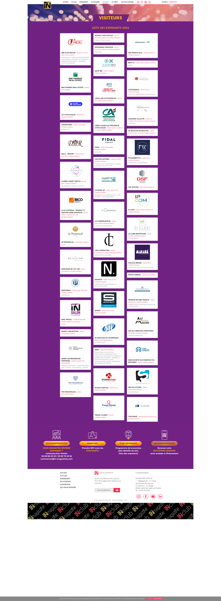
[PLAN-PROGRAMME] (128, 438)
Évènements (84, 2)
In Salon (106, 2)
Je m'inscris (65, 481)
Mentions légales (117, 500)
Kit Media (115, 2)
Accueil (65, 2)
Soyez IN (165, 2)
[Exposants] (56, 438)
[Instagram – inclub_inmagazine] (138, 2)
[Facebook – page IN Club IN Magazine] (142, 2)
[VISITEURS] (92, 438)
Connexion (173, 2)
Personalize (158, 598)
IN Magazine (95, 2)
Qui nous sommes (127, 2)
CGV (125, 500)
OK (150, 598)
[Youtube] (145, 2)
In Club (73, 2)
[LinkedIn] (149, 2)
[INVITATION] (164, 438)
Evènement (65, 479)
